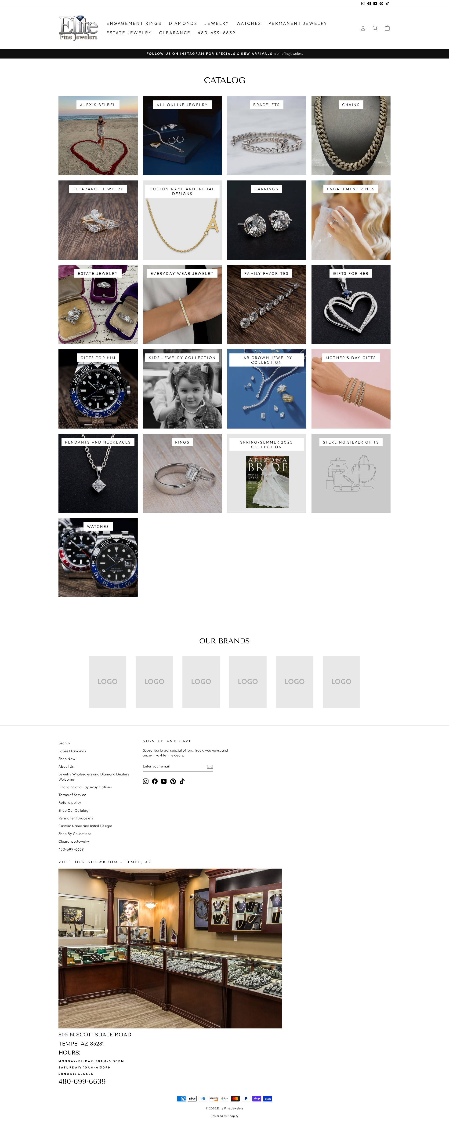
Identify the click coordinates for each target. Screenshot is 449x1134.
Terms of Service (72, 795)
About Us (66, 766)
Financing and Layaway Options (85, 787)
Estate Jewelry (129, 32)
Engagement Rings (134, 23)
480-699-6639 (217, 32)
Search (64, 743)
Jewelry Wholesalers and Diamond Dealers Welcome (93, 776)
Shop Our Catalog (73, 810)
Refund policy (69, 802)
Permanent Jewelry (298, 23)
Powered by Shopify (224, 1116)
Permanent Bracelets (75, 818)
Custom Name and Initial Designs (85, 826)
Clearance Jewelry (73, 841)
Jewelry (216, 23)
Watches (248, 23)
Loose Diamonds (72, 751)
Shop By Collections (74, 833)
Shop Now (66, 758)
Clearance (175, 32)
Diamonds (183, 23)
